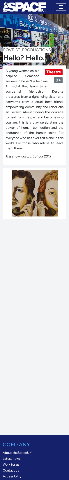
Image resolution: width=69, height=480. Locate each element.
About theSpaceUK (17, 453)
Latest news (11, 459)
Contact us (11, 470)
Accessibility (12, 476)
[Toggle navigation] (61, 7)
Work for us (11, 464)
